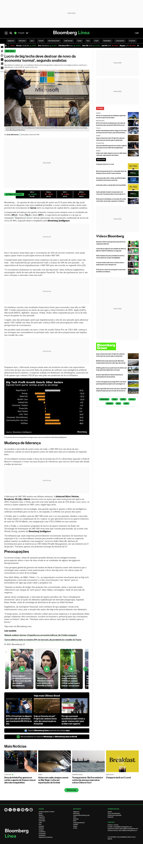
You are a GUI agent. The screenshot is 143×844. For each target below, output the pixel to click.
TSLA (27, 215)
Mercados (10, 51)
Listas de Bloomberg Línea (81, 815)
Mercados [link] (22, 41)
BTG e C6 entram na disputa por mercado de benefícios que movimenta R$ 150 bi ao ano (19, 720)
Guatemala (42, 835)
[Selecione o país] (27, 33)
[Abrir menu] (6, 33)
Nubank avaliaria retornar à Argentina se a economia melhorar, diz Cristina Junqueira (41, 635)
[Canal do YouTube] (14, 809)
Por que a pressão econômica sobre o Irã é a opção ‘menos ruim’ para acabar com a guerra (73, 720)
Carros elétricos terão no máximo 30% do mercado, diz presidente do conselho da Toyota (43, 640)
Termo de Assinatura (114, 813)
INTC (41, 215)
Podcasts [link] (132, 41)
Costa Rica (42, 832)
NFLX (14, 215)
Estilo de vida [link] (68, 41)
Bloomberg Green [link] (53, 41)
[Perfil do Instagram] (18, 809)
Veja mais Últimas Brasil (47, 695)
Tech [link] (87, 41)
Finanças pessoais (79, 822)
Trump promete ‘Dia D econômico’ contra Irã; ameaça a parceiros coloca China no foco (87, 780)
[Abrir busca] (11, 33)
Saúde (75, 826)
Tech (74, 817)
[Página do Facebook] (6, 809)
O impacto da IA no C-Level (105, 164)
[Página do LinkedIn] (22, 809)
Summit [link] (41, 41)
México (41, 815)
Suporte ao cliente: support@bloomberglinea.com (123, 828)
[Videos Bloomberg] (117, 236)
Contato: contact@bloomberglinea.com (120, 827)
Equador (41, 826)
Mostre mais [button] (71, 790)
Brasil (40, 813)
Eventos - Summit (113, 825)
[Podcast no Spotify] (31, 809)
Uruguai (41, 830)
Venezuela (42, 821)
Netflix (123, 399)
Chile (40, 822)
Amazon (132, 399)
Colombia (42, 819)
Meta (118, 403)
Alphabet (109, 403)
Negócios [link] (11, 41)
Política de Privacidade (114, 815)
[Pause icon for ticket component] (6, 45)
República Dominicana (45, 837)
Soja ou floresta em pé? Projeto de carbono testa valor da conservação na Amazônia (45, 720)
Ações (114, 399)
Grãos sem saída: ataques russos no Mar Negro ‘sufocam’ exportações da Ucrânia (53, 780)
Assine (110, 811)
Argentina (42, 817)
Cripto (75, 828)
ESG (74, 821)
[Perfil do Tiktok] (27, 809)
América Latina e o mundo (46, 811)
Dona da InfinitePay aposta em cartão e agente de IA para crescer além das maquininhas (20, 780)
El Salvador (42, 833)
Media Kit (110, 817)
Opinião (75, 824)
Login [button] (137, 33)
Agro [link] (32, 41)
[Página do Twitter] (10, 809)
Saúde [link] (79, 41)
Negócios (76, 811)
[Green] (117, 346)
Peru (40, 824)
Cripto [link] (96, 41)
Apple (126, 403)
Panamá (41, 828)
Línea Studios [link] (120, 41)
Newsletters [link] (107, 41)
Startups (76, 819)
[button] (2, 47)
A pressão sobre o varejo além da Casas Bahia (111, 185)
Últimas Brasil (104, 399)
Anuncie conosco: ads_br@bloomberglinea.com (122, 830)
